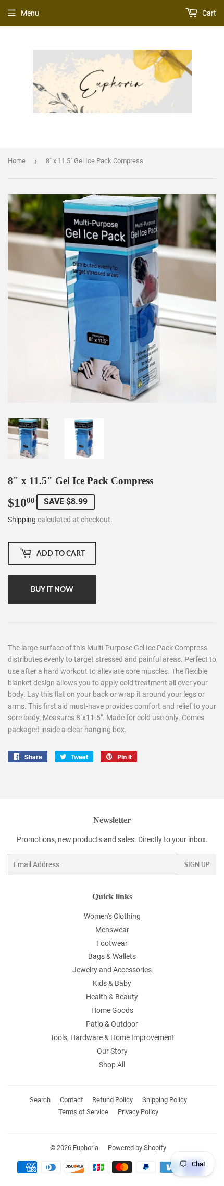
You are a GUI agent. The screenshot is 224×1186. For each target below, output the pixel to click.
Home (17, 161)
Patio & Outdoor (112, 1024)
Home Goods (112, 1010)
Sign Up (196, 865)
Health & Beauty (112, 997)
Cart (208, 13)
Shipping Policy (164, 1100)
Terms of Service (83, 1112)
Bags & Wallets (112, 956)
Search (40, 1100)
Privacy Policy (138, 1112)
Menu (30, 13)
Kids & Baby (112, 983)
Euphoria (85, 1148)
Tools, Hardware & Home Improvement (112, 1037)
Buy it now (52, 589)
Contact (71, 1100)
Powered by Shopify (137, 1148)
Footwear (112, 943)
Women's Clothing (112, 916)
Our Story (112, 1051)
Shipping (22, 519)
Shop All (112, 1064)
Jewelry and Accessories (112, 970)
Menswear (112, 929)
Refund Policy (112, 1100)
